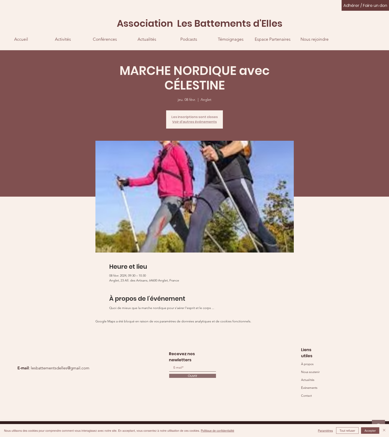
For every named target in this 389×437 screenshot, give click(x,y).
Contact (306, 396)
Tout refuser (347, 430)
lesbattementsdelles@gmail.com (60, 368)
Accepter (370, 430)
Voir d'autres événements (194, 121)
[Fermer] (384, 430)
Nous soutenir (310, 372)
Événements (309, 388)
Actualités (307, 380)
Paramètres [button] (325, 430)
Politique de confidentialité (217, 430)
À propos (307, 364)
